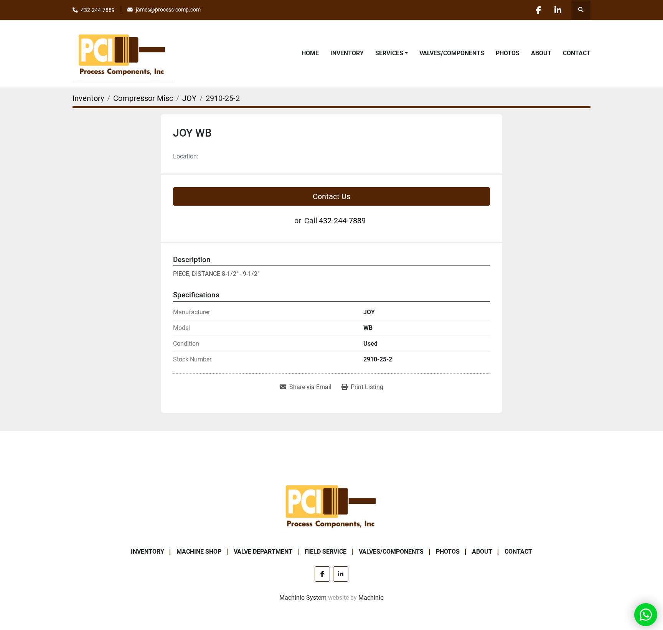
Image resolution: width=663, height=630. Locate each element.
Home (310, 53)
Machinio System (303, 597)
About (541, 53)
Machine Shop (198, 551)
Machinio (371, 597)
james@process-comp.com (168, 10)
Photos (508, 53)
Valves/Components (451, 53)
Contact (576, 53)
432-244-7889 (98, 10)
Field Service (325, 551)
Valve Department (263, 551)
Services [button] (389, 53)
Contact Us (331, 196)
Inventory (347, 53)
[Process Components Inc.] (331, 505)
